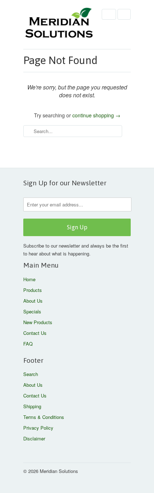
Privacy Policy (38, 427)
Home (29, 279)
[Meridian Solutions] (59, 24)
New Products (37, 322)
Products (32, 290)
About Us (33, 300)
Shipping (32, 406)
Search (30, 374)
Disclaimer (34, 438)
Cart (124, 14)
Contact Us (35, 333)
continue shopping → (96, 115)
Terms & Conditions (43, 417)
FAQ (28, 343)
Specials (32, 311)
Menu (109, 14)
